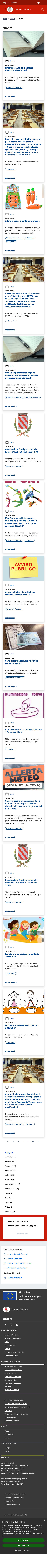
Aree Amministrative (13, 1338)
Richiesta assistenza (12, 1504)
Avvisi (12, 132)
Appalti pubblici (10, 1380)
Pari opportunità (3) (12, 1184)
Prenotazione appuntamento (15, 1494)
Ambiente (8, 1410)
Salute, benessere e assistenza (16, 1414)
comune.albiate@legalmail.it (16, 1478)
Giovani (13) (9, 1179)
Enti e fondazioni (11, 1345)
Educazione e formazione (14, 1400)
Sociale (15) (9, 1198)
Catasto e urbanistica (13, 1383)
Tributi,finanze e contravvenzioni (17, 1407)
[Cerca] (42, 9)
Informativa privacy (12, 1518)
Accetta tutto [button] (23, 1540)
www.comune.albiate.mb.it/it (12, 1481)
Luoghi (7, 1447)
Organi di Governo (11, 1334)
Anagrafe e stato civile (13, 1366)
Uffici (7, 1341)
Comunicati (9, 1434)
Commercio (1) (10, 1161)
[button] (23, 1550)
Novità (12, 18)
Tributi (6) (8, 1207)
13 (33, 1141)
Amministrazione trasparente (16, 1514)
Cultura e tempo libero (13, 1369)
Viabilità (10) (10, 1211)
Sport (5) (8, 1202)
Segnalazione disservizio (14, 1497)
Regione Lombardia (10, 2)
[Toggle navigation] (4, 9)
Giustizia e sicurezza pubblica (16, 1403)
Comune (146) (10, 1166)
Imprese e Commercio (13, 1376)
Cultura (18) (9, 1175)
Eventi (7, 1451)
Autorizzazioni (10, 1417)
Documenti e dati (11, 1355)
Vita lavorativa (10, 1373)
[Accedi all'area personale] (38, 2)
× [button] (44, 1521)
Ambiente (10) (10, 1156)
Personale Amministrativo (14, 1352)
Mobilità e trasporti (12, 1389)
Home (5, 18)
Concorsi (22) (10, 1170)
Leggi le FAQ (9, 1500)
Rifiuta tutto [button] (23, 1545)
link (3, 1536)
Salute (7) (8, 1193)
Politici (7, 1348)
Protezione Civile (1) (12, 1188)
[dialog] (23, 1536)
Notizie (12, 61)
